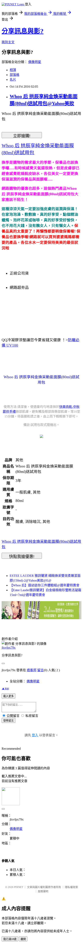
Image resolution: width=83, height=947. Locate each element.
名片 (13, 79)
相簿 (13, 70)
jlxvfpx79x (9, 647)
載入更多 (8, 696)
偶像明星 (34, 62)
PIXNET (18, 887)
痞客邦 (31, 670)
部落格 (14, 74)
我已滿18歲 (10, 939)
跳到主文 (8, 42)
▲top (5, 688)
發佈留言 (8, 720)
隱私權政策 (71, 887)
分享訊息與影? (23, 31)
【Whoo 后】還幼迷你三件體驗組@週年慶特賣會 (44, 585)
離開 (23, 939)
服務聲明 (43, 891)
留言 (40, 670)
